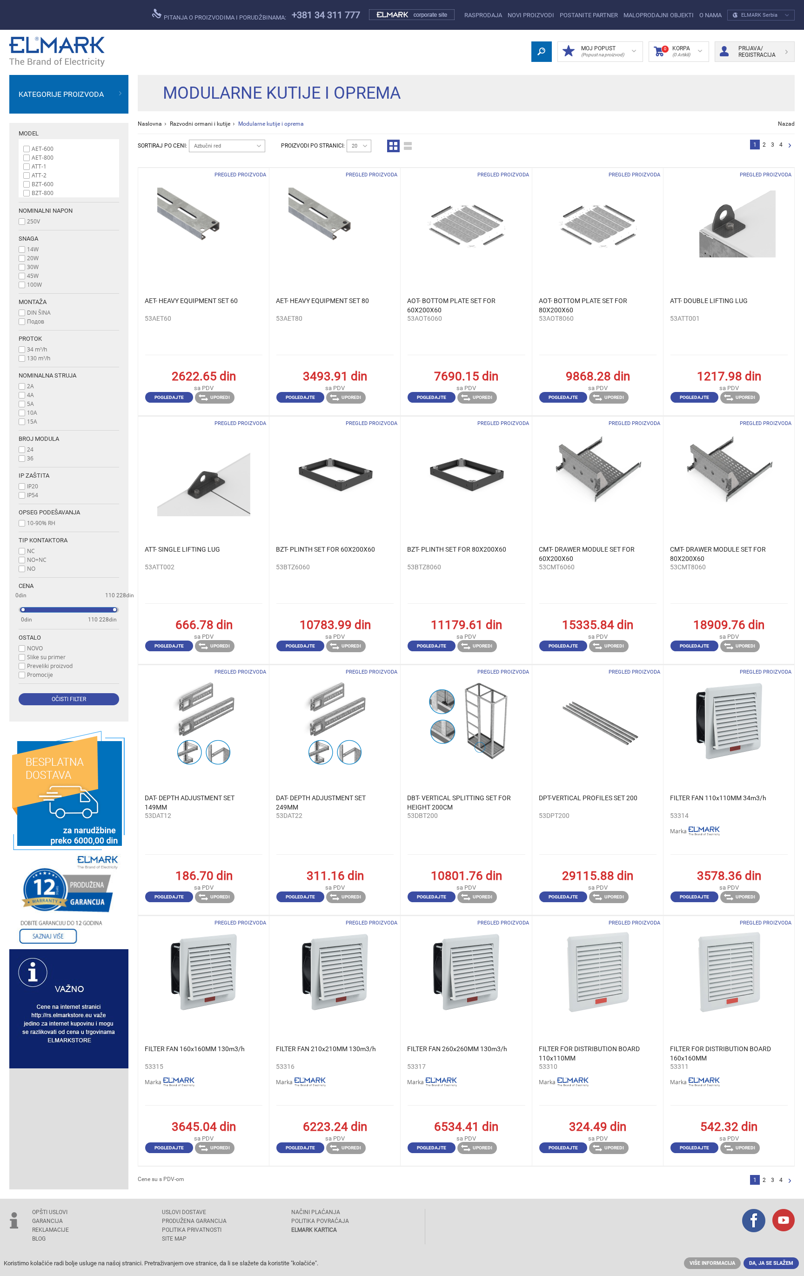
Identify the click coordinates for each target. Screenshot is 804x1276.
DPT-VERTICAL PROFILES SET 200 (588, 798)
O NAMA (710, 15)
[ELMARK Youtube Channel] (783, 1221)
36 (30, 458)
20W (33, 258)
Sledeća (790, 146)
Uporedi (220, 397)
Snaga (28, 238)
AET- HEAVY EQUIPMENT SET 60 (191, 300)
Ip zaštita (34, 475)
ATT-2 (39, 175)
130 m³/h (38, 358)
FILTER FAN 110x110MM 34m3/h (718, 798)
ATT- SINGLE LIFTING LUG (182, 549)
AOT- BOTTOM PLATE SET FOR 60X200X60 (451, 305)
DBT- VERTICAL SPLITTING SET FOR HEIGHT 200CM (459, 802)
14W (33, 249)
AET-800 (43, 157)
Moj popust (602, 51)
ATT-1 (39, 166)
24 (30, 449)
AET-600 (43, 148)
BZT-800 (43, 192)
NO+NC (37, 559)
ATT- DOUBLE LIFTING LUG (709, 300)
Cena (26, 585)
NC (31, 550)
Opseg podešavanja (49, 512)
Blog (39, 1238)
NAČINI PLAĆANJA (315, 1212)
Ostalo (30, 637)
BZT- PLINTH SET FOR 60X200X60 (325, 549)
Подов (35, 321)
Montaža (33, 301)
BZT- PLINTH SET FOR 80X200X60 (456, 549)
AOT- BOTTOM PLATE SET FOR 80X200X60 (583, 305)
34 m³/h (37, 349)
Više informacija (712, 1263)
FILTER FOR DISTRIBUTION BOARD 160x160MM (720, 1053)
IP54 (32, 495)
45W (33, 275)
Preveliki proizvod (50, 665)
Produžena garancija (194, 1221)
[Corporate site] (412, 15)
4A (30, 394)
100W (34, 284)
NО (31, 568)
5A (30, 403)
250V (33, 221)
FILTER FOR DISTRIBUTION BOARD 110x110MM (589, 1053)
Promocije (40, 674)
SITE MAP (174, 1238)
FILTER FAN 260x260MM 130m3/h (457, 1049)
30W (33, 266)
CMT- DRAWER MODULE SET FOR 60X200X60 (587, 554)
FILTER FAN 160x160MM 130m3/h (195, 1049)
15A (32, 421)
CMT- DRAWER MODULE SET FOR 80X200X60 (718, 554)
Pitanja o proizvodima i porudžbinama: (224, 17)
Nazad (786, 124)
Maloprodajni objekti (658, 15)
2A (30, 386)
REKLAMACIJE (50, 1230)
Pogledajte (169, 397)
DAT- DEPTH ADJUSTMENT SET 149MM (189, 802)
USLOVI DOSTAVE (184, 1212)
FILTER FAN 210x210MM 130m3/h (326, 1049)
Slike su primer (46, 657)
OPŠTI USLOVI (49, 1212)
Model (29, 133)
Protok (30, 338)
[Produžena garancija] (68, 899)
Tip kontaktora (43, 540)
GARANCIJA (47, 1221)
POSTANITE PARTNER (589, 15)
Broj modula (39, 438)
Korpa (677, 51)
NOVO (35, 648)
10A (32, 412)
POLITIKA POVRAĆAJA (320, 1221)
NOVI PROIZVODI (531, 15)
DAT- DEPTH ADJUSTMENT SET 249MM (321, 802)
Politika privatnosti (191, 1230)
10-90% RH (41, 523)
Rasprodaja (483, 15)
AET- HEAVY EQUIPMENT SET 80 (322, 300)
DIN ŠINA (39, 312)
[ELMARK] (57, 52)
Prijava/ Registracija (757, 51)
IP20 (32, 486)
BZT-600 (43, 184)
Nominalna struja (47, 375)
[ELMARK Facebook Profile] (753, 1221)
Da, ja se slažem (771, 1263)
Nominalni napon (46, 210)
